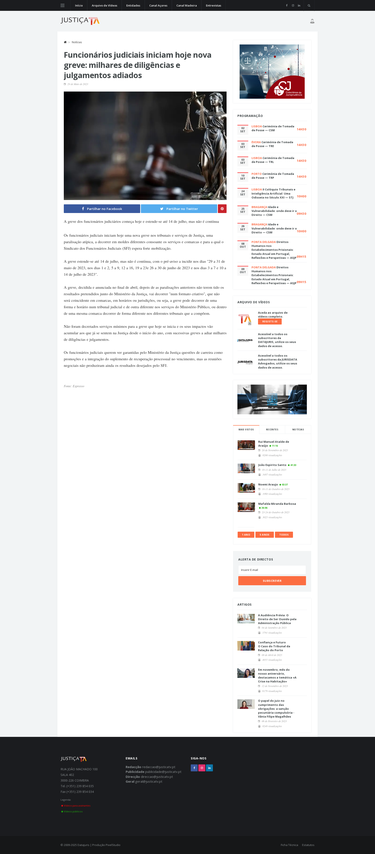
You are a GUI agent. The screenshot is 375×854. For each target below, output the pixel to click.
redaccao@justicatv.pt (158, 767)
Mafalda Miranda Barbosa (277, 504)
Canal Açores (158, 5)
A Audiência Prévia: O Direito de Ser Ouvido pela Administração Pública (277, 619)
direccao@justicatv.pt (157, 776)
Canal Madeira (186, 5)
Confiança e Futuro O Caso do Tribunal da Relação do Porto (274, 646)
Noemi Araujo (268, 484)
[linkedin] (299, 5)
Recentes (272, 429)
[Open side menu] (62, 5)
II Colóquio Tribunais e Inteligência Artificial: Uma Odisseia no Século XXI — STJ (273, 193)
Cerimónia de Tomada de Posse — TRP (273, 176)
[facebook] (286, 5)
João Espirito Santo (272, 465)
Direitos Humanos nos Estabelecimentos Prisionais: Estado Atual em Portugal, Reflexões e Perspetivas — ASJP (274, 250)
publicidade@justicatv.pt (163, 771)
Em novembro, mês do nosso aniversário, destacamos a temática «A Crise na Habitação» (277, 676)
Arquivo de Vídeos (104, 5)
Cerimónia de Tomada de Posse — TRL (273, 160)
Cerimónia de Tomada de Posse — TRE (272, 144)
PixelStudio (113, 845)
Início (79, 5)
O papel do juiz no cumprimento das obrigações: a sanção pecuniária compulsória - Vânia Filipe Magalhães (276, 708)
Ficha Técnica (289, 845)
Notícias (77, 42)
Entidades (133, 5)
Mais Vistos (246, 429)
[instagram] (292, 5)
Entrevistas (213, 5)
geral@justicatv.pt (148, 781)
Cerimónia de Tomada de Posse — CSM (273, 128)
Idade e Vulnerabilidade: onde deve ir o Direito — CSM (274, 211)
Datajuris (83, 845)
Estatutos (308, 845)
